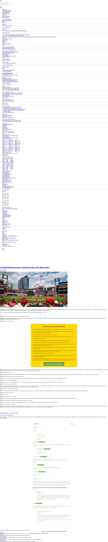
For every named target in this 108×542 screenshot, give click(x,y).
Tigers (9, 142)
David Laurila (3, 270)
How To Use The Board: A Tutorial (8, 187)
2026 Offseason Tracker (6, 181)
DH (17, 153)
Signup (3, 20)
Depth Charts (4, 41)
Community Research (6, 32)
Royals (9, 141)
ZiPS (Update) (9, 51)
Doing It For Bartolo (47, 36)
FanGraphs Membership (6, 10)
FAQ (6, 20)
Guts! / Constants (5, 220)
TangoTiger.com (3, 538)
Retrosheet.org (2, 540)
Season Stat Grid (5, 97)
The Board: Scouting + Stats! (7, 186)
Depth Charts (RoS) (5, 53)
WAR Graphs (4, 125)
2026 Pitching (9, 115)
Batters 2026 (4, 129)
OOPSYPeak (4, 48)
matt (42, 513)
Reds (7, 168)
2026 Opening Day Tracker (7, 182)
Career (18, 87)
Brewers (9, 146)
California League (6, 110)
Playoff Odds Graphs (13, 79)
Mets (3, 166)
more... (15, 238)
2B (8, 153)
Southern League (13, 108)
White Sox (10, 144)
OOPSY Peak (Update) (11, 48)
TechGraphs (23, 34)
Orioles (3, 141)
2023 (8, 75)
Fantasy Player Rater (6, 16)
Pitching (6, 104)
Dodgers (11, 165)
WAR (3, 242)
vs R (8, 131)
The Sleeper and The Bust (10, 30)
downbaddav (44, 435)
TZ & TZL (13, 240)
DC (7, 140)
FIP (2, 238)
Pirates (7, 167)
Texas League (19, 108)
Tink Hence (2, 309)
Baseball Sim (4, 210)
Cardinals (7, 165)
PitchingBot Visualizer (6, 214)
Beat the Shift (24, 30)
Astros (16, 141)
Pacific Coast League (16, 107)
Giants (11, 166)
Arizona (5, 111)
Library (3, 219)
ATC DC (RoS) (5, 54)
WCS (17, 120)
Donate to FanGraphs (6, 13)
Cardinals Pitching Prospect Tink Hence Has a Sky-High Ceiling (24, 267)
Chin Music (18, 36)
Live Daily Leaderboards (6, 71)
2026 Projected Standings (6, 78)
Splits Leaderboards (5, 95)
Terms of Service (58, 531)
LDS (14, 120)
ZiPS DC (6, 39)
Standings (4, 228)
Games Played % (13, 63)
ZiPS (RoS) (4, 51)
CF (14, 153)
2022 (10, 75)
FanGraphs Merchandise (6, 11)
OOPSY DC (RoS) (5, 56)
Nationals (4, 167)
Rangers (16, 144)
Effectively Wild (9, 25)
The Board (4, 185)
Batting (3, 104)
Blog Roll (4, 22)
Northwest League (22, 109)
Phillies (3, 168)
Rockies (11, 168)
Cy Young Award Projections (7, 65)
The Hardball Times (11, 34)
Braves (3, 146)
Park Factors (4, 221)
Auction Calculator (5, 17)
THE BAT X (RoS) (12, 55)
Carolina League (13, 110)
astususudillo (44, 450)
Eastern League (7, 108)
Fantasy (17, 35)
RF (15, 153)
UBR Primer (7, 242)
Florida (9, 111)
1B (6, 153)
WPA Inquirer (4, 127)
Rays (3, 142)
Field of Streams (18, 30)
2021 (12, 75)
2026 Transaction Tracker (6, 173)
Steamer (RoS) (4, 52)
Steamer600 (4, 47)
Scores (3, 227)
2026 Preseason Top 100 (6, 207)
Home (10, 131)
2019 (17, 75)
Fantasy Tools (4, 230)
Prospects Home (5, 184)
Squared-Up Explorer (6, 216)
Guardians (10, 140)
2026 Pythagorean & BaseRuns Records (9, 80)
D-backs (16, 146)
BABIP (7, 238)
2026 (6, 87)
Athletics (16, 142)
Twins (9, 143)
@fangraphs (43, 531)
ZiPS (3, 39)
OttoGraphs (54, 36)
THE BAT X (8, 43)
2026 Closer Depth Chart (6, 170)
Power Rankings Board (6, 215)
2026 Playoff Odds (5, 79)
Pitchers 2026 (9, 129)
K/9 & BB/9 (11, 238)
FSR (10, 240)
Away (13, 131)
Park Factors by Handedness (7, 246)
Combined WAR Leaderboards (7, 124)
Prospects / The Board (6, 226)
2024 (5, 75)
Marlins (3, 165)
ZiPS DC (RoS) (15, 51)
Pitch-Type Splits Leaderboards (7, 96)
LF (12, 153)
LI (12, 242)
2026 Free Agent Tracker (6, 180)
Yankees (3, 144)
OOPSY (3, 44)
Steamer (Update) (11, 52)
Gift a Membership (5, 12)
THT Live (10, 35)
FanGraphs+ (28, 34)
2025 (3, 75)
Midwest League (7, 109)
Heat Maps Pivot (5, 211)
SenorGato (43, 493)
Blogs (3, 231)
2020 (14, 75)
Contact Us (48, 531)
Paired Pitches (4, 213)
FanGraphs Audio (12, 36)
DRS (8, 240)
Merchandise (4, 224)
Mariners (16, 143)
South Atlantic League (14, 109)
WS (8, 120)
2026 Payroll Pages (5, 172)
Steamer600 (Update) (11, 47)
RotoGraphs (4, 29)
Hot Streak (4, 212)
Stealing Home (40, 36)
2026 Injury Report (5, 171)
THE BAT (4, 43)
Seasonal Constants (5, 244)
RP (7, 154)
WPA (11, 242)
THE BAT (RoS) (5, 55)
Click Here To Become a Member (54, 364)
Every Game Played (5, 63)
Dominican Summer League (8, 112)
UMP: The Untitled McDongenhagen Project (29, 36)
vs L (6, 131)
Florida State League (20, 110)
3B (11, 153)
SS (9, 153)
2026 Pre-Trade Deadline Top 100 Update (9, 208)
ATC (3, 42)
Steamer (3, 40)
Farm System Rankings (6, 188)
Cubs (7, 166)
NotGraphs (18, 34)
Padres (11, 167)
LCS (11, 120)
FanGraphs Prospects (6, 27)
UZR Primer (4, 240)
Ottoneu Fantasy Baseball (6, 19)
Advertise (52, 531)
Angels (16, 140)
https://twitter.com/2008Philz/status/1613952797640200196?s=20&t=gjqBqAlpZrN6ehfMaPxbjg (50, 487)
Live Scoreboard (5, 70)
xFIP (5, 238)
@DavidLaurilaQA (3, 417)
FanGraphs (4, 24)
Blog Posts (9, 20)
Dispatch (13, 35)
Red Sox (4, 143)
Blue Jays (4, 140)
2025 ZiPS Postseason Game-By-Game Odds (10, 81)
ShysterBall (21, 35)
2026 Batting (4, 115)
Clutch (14, 242)
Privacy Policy (64, 531)
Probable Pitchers (12, 70)
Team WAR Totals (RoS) (6, 138)
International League (8, 107)
